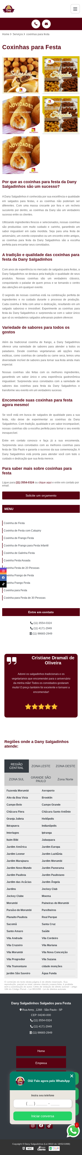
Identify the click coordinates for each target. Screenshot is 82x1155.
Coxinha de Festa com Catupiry (22, 530)
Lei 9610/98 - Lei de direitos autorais (47, 989)
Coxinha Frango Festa (17, 582)
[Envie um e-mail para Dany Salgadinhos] (46, 24)
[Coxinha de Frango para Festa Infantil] (61, 115)
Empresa (41, 1063)
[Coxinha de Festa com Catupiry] (61, 75)
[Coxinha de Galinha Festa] (21, 155)
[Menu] (75, 8)
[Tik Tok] (49, 1125)
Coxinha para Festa (15, 590)
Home (41, 1051)
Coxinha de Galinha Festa (19, 553)
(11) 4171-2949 (42, 628)
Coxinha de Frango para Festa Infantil (26, 545)
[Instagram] (33, 1125)
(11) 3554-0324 (25, 482)
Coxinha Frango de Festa (19, 575)
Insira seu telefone (42, 1095)
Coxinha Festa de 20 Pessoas (21, 567)
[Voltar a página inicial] (8, 8)
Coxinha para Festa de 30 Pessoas (24, 597)
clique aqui (45, 482)
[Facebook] (41, 1125)
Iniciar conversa (42, 1116)
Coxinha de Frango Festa (19, 538)
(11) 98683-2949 (42, 633)
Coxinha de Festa (14, 523)
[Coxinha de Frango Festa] (21, 115)
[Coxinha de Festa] (21, 75)
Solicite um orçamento (41, 495)
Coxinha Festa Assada (17, 560)
